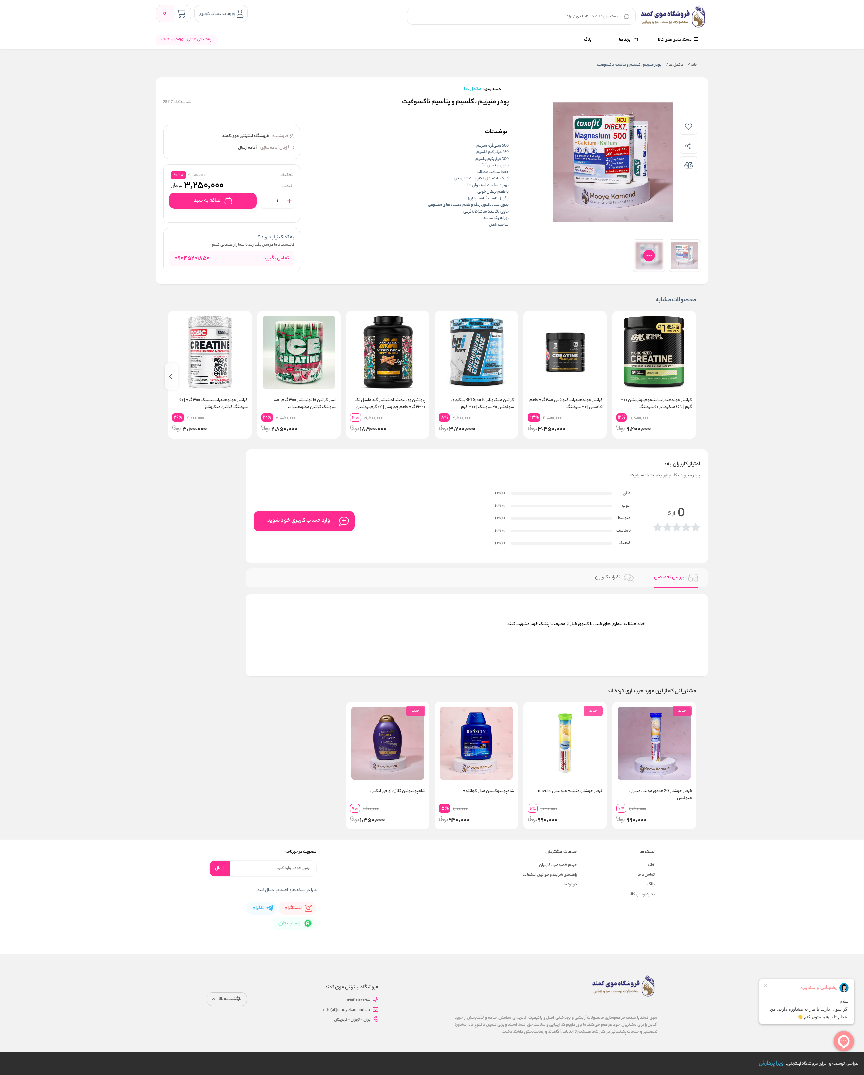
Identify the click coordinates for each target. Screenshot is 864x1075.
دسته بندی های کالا (675, 40)
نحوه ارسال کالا (642, 894)
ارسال (219, 868)
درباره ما (570, 884)
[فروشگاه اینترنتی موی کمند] (673, 16)
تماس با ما (646, 874)
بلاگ (588, 40)
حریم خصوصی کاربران (558, 865)
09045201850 (192, 259)
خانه (692, 65)
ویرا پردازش (771, 1063)
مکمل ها (674, 65)
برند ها (625, 40)
